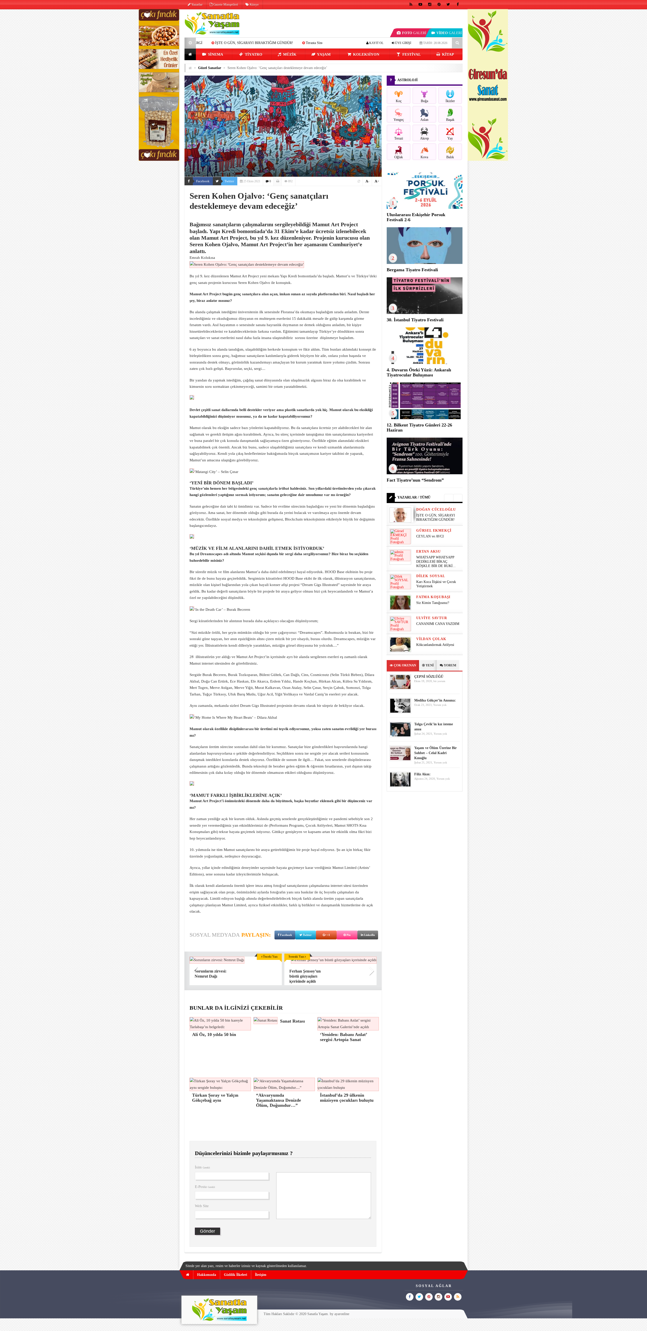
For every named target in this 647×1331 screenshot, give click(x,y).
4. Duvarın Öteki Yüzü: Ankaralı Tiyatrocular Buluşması (419, 372)
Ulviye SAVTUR (431, 618)
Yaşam (323, 54)
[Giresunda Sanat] (488, 160)
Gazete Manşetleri (225, 4)
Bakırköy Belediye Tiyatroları (308, 43)
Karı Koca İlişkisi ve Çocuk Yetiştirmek (436, 584)
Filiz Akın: (422, 774)
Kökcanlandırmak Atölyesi (435, 645)
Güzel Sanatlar (209, 68)
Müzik (289, 54)
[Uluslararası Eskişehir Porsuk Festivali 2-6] (425, 208)
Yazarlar (196, 4)
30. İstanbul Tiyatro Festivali (415, 319)
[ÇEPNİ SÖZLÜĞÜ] (400, 688)
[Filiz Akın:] (400, 786)
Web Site (202, 1206)
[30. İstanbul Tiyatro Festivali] (425, 313)
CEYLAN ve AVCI (260, 43)
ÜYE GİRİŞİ (402, 43)
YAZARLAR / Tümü (413, 497)
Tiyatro (253, 54)
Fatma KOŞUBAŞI (433, 597)
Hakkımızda (206, 1275)
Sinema (215, 54)
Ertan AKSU (428, 551)
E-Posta (205, 1187)
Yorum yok (440, 704)
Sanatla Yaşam (317, 1314)
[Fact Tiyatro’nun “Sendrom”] (425, 473)
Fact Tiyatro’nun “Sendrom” (415, 480)
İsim (202, 1167)
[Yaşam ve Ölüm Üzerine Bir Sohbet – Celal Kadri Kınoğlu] (400, 760)
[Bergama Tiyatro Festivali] (425, 263)
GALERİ (414, 33)
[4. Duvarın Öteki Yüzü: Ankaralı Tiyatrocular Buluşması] (425, 363)
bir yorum (439, 681)
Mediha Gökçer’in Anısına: (435, 700)
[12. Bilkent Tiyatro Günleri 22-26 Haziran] (425, 418)
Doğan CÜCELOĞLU (436, 509)
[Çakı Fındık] (159, 160)
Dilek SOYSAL (430, 576)
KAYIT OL (375, 43)
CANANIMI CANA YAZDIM (437, 624)
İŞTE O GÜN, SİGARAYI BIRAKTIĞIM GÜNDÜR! (435, 517)
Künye (254, 4)
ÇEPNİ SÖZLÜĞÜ (428, 677)
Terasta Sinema (223, 43)
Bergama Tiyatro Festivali (412, 269)
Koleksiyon (365, 54)
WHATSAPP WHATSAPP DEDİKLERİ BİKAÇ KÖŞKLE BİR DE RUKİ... (436, 561)
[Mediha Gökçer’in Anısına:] (400, 712)
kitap (447, 54)
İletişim (260, 1275)
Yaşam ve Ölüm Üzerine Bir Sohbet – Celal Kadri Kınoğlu (435, 753)
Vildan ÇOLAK (431, 639)
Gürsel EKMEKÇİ (433, 530)
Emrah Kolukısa (202, 258)
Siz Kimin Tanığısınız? (432, 603)
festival (411, 54)
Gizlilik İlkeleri (235, 1275)
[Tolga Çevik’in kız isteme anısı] (400, 736)
